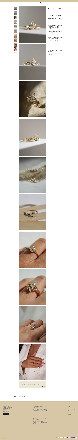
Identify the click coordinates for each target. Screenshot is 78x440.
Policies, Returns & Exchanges (71, 409)
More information (51, 54)
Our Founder (69, 406)
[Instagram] (35, 428)
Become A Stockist (70, 413)
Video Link (50, 33)
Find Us (68, 410)
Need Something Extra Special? (19, 396)
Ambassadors (69, 414)
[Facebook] (33, 428)
